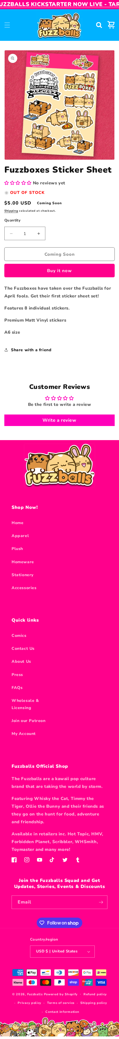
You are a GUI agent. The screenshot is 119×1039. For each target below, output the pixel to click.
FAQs (17, 687)
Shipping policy (93, 1003)
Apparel (20, 535)
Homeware (23, 562)
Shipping (11, 211)
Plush (17, 548)
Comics (19, 635)
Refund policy (95, 994)
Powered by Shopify (61, 994)
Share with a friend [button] (31, 350)
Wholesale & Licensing (25, 704)
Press (17, 674)
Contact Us (23, 648)
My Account (24, 733)
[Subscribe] (100, 902)
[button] (7, 25)
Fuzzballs (35, 994)
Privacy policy (29, 1003)
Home (17, 523)
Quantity (12, 220)
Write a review (59, 420)
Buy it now (59, 271)
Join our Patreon (29, 720)
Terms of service (61, 1003)
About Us (21, 661)
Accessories (24, 588)
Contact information (62, 1012)
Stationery (23, 575)
